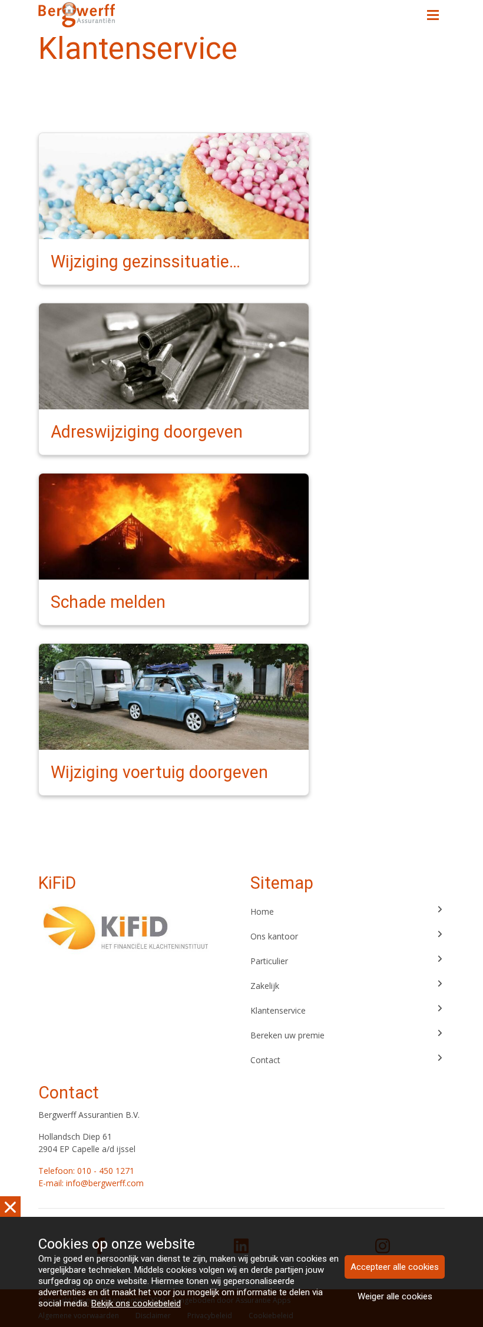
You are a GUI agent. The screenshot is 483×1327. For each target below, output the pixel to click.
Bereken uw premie (287, 1035)
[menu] (433, 12)
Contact (265, 1059)
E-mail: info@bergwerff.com (91, 1183)
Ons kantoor (274, 936)
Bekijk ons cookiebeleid (136, 1303)
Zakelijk (264, 985)
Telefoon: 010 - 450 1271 (86, 1170)
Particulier (269, 961)
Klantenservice (278, 1010)
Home (262, 911)
